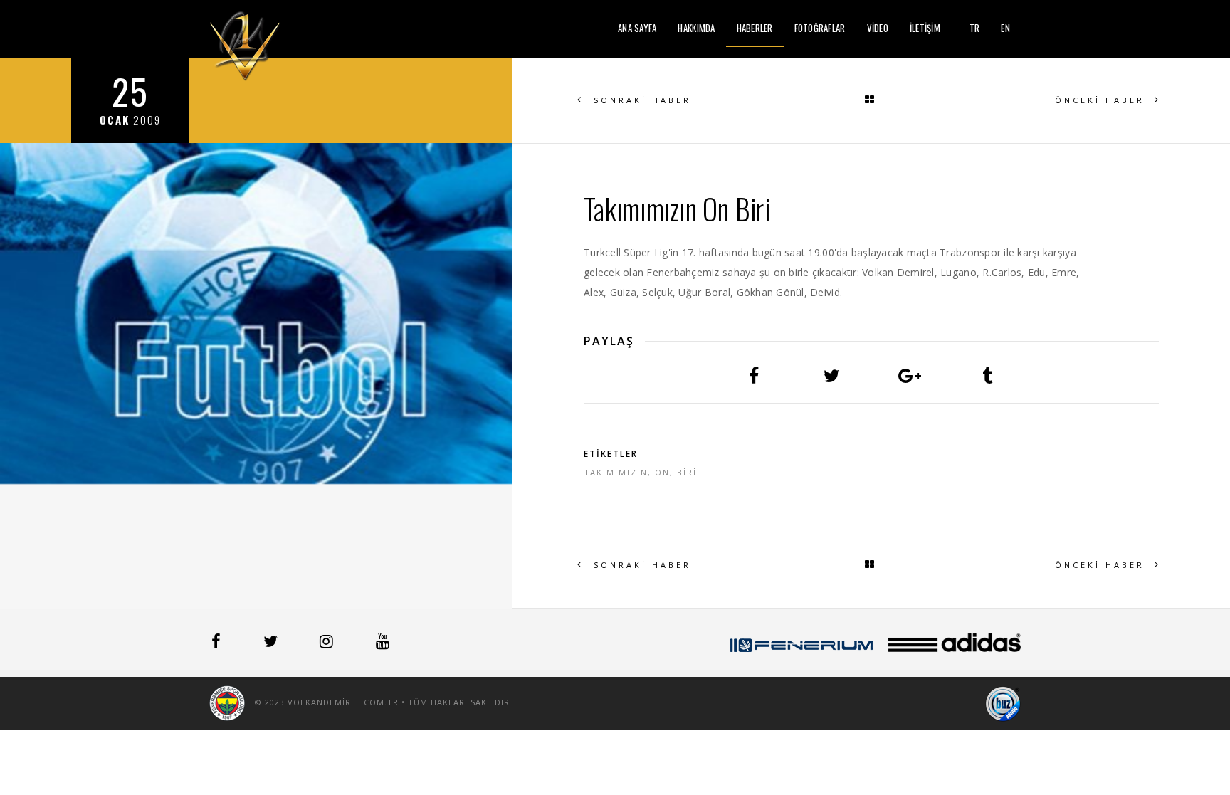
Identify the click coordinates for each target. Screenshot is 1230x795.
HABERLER (755, 28)
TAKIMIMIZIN (616, 472)
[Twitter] (272, 643)
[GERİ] (871, 100)
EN (1005, 28)
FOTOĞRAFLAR (820, 28)
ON (662, 472)
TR (974, 28)
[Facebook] (217, 643)
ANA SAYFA (637, 28)
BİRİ (687, 472)
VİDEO (877, 28)
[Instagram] (327, 643)
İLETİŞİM (925, 28)
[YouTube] (382, 643)
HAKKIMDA (696, 28)
